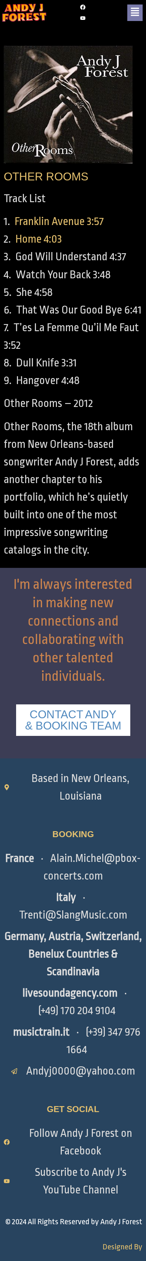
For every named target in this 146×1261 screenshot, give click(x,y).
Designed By (122, 1246)
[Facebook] (82, 7)
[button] (134, 13)
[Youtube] (82, 18)
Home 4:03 (38, 239)
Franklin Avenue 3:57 (59, 221)
